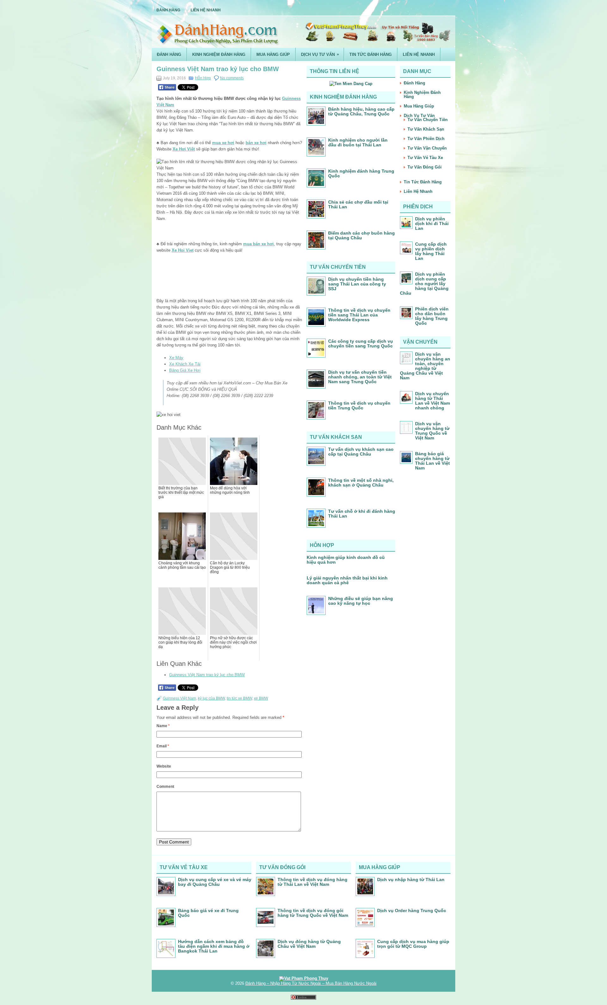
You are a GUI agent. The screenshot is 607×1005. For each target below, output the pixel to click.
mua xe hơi (223, 142)
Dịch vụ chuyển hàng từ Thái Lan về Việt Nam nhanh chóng (432, 400)
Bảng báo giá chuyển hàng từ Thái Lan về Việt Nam (432, 460)
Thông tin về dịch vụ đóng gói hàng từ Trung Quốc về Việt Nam (313, 913)
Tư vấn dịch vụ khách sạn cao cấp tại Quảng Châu (361, 452)
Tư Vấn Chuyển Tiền (428, 119)
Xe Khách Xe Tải (184, 364)
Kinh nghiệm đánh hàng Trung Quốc (361, 173)
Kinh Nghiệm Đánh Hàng (218, 54)
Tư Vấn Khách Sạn (426, 129)
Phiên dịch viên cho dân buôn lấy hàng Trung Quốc (432, 316)
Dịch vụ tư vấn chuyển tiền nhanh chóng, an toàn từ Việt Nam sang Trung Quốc (360, 377)
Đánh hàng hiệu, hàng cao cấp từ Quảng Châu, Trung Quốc (361, 111)
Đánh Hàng (168, 10)
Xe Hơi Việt (184, 149)
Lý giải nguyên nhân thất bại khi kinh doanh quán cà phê (347, 580)
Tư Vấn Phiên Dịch (426, 138)
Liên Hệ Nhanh (206, 10)
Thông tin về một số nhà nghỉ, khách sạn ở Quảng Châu (361, 482)
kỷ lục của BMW (211, 698)
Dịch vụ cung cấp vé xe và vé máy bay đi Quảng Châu (214, 882)
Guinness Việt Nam (179, 698)
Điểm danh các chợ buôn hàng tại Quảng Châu (361, 235)
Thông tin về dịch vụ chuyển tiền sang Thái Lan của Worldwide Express (359, 315)
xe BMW (261, 698)
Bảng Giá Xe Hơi (184, 370)
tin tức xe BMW (239, 698)
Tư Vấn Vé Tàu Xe (425, 157)
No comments (232, 78)
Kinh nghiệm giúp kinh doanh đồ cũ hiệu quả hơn (346, 560)
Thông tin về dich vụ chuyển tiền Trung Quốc (359, 405)
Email (162, 746)
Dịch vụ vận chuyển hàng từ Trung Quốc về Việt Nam (432, 430)
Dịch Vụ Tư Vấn (320, 54)
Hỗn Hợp (203, 78)
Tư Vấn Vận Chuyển (427, 148)
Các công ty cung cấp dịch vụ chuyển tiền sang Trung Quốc (360, 343)
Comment (165, 786)
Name (163, 726)
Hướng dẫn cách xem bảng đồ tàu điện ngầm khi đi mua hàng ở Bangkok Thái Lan (213, 946)
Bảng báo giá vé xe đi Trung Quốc (208, 913)
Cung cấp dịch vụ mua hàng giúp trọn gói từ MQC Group (413, 944)
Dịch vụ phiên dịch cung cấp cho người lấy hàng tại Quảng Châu (424, 284)
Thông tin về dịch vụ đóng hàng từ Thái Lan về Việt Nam (312, 882)
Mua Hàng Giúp (273, 54)
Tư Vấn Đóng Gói (425, 167)
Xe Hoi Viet (182, 250)
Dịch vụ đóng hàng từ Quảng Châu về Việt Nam (309, 944)
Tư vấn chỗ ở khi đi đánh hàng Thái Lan (361, 513)
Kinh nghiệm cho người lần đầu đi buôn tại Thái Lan (358, 142)
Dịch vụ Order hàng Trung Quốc (411, 910)
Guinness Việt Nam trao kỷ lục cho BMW (207, 674)
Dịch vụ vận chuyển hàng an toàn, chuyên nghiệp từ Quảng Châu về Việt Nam (425, 366)
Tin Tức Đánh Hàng (370, 54)
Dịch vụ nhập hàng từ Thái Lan (411, 879)
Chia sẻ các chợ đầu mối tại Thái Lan (358, 204)
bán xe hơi (256, 142)
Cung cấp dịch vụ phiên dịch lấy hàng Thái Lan (431, 251)
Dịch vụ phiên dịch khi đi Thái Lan (432, 223)
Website (163, 766)
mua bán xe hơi (258, 244)
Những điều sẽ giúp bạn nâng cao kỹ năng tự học (360, 601)
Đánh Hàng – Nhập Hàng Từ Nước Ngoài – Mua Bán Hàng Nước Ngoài (311, 983)
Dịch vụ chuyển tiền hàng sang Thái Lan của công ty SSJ (357, 284)
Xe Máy (176, 357)
